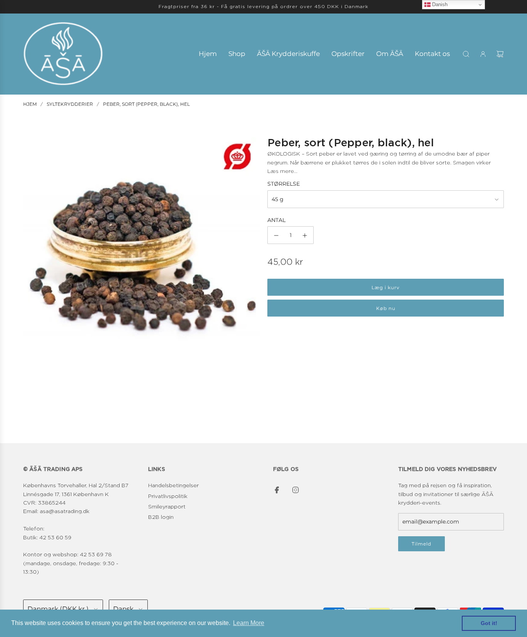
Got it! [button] (489, 623)
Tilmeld (421, 544)
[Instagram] (295, 489)
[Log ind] (483, 54)
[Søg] (466, 54)
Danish (439, 4)
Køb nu (385, 309)
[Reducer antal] (276, 235)
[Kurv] (500, 54)
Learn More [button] (248, 623)
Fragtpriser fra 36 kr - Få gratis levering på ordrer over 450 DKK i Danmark (263, 6)
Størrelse (283, 184)
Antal (276, 220)
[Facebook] (277, 489)
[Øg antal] (304, 235)
